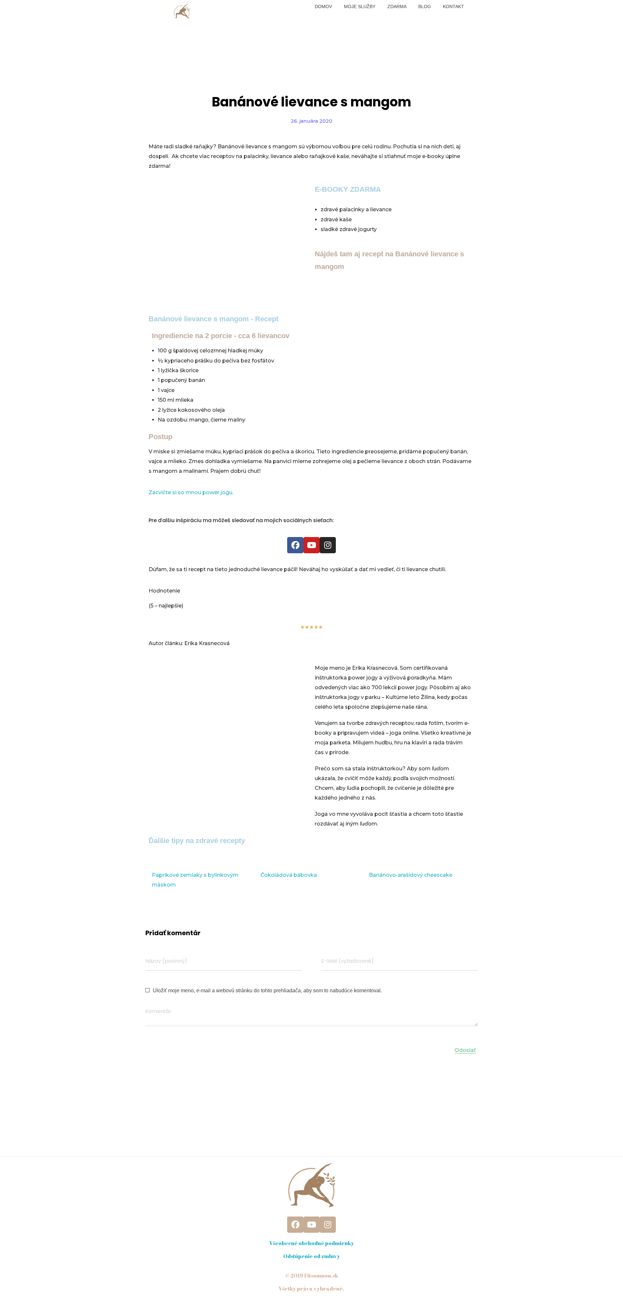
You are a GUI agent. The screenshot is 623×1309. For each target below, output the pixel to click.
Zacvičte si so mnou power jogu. (191, 492)
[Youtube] (311, 545)
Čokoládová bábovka (289, 875)
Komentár (158, 1011)
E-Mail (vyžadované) (347, 961)
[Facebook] (295, 545)
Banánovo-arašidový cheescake (410, 875)
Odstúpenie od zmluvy (311, 1256)
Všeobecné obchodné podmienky (311, 1243)
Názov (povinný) (166, 961)
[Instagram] (328, 545)
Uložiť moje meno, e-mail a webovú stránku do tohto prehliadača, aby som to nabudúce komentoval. (267, 990)
